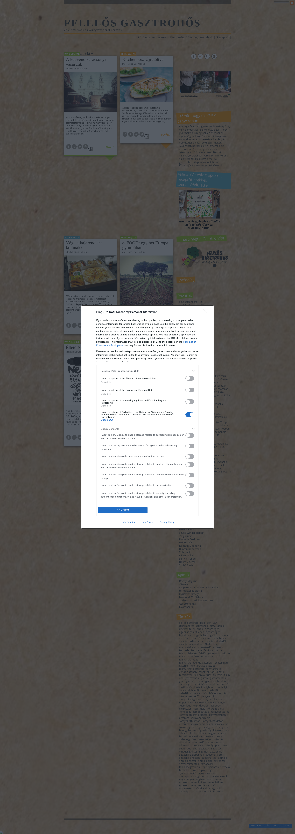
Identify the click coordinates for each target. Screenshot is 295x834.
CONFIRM (123, 510)
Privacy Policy (166, 522)
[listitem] (147, 371)
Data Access (147, 522)
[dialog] (147, 417)
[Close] (206, 312)
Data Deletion (128, 522)
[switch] (189, 378)
